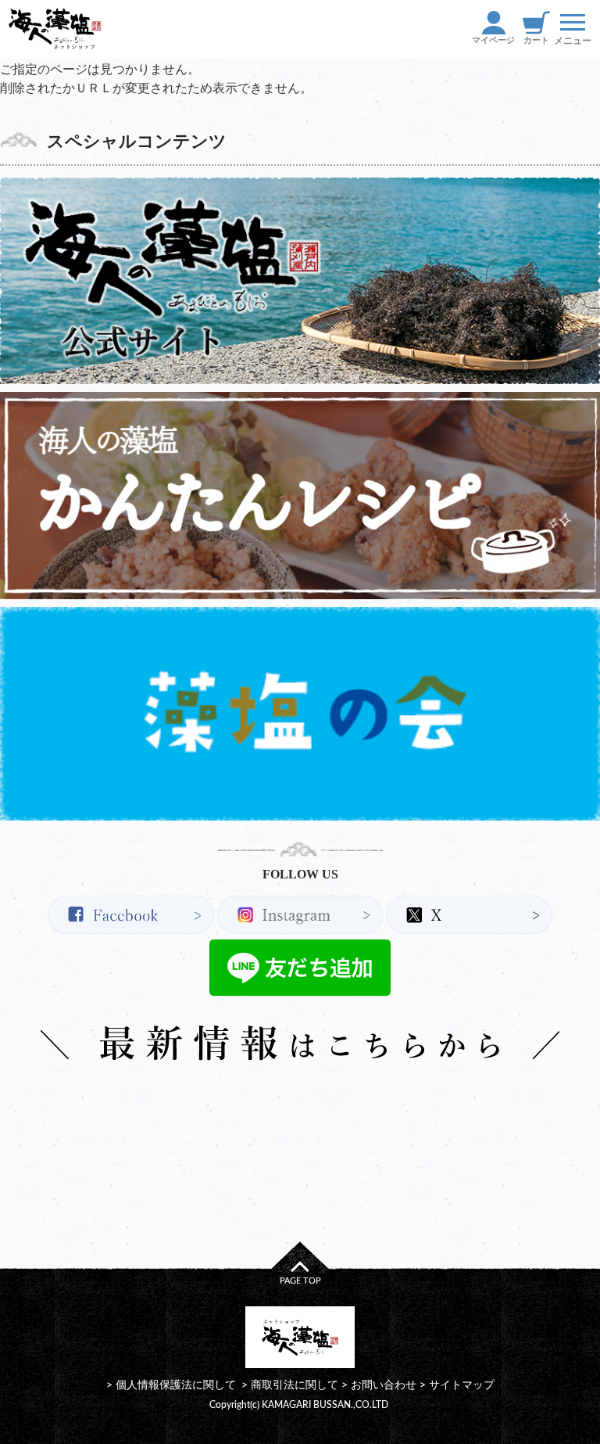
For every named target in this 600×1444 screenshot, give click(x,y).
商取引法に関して (294, 1385)
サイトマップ (462, 1385)
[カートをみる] (536, 29)
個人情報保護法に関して (176, 1385)
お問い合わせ (383, 1385)
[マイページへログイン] (493, 29)
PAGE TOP (300, 1281)
